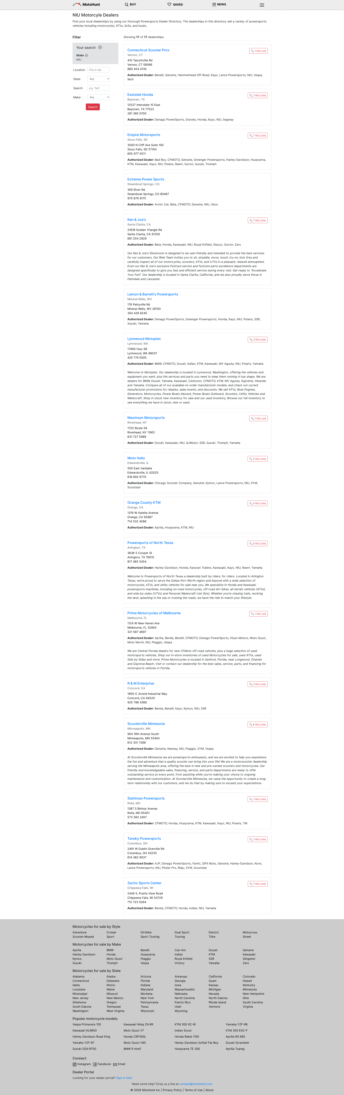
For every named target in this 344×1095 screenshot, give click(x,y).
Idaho (76, 985)
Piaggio (146, 958)
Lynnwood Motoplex (144, 339)
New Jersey (81, 998)
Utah (178, 1006)
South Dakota (82, 1006)
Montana (146, 993)
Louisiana (79, 989)
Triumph (112, 963)
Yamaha (214, 963)
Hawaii (247, 981)
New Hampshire (253, 993)
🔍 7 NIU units (257, 135)
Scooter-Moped (83, 936)
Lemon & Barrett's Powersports (152, 294)
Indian (179, 954)
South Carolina (253, 1002)
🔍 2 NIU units (257, 95)
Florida (145, 981)
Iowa (178, 985)
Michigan (215, 989)
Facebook (104, 1064)
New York (147, 998)
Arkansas (181, 976)
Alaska (111, 976)
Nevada (214, 993)
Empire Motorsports (143, 135)
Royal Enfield (183, 958)
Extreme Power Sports (145, 179)
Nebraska (181, 993)
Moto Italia (136, 458)
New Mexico (115, 998)
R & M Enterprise (140, 683)
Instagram (84, 1064)
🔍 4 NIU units (257, 503)
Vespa (145, 963)
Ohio (246, 998)
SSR (211, 958)
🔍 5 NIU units (257, 458)
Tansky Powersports (144, 838)
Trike (212, 936)
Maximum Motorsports (146, 417)
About (209, 1090)
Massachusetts (185, 989)
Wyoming (181, 1011)
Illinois (111, 985)
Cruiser (111, 932)
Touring (180, 936)
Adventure (80, 932)
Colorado (249, 976)
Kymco (77, 958)
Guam (213, 981)
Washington (80, 1011)
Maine (111, 989)
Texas (145, 1006)
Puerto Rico (183, 1002)
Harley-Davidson (84, 954)
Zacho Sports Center (144, 883)
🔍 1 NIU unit (258, 50)
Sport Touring (150, 936)
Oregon (112, 1002)
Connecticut (81, 981)
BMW (110, 950)
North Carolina (185, 998)
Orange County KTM (144, 502)
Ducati (213, 950)
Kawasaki (249, 954)
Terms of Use (194, 1090)
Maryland (147, 989)
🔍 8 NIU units (257, 543)
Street (247, 936)
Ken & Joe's (136, 219)
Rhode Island (217, 1002)
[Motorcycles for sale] (126, 4)
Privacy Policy (172, 1090)
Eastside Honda (140, 94)
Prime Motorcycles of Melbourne (154, 613)
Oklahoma (79, 1002)
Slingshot (249, 958)
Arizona (146, 976)
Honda (111, 954)
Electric (214, 932)
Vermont (214, 1006)
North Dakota (218, 998)
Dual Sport (182, 932)
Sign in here (124, 1078)
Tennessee (114, 1006)
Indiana (145, 985)
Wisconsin (147, 1011)
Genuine (248, 950)
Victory (180, 963)
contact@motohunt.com (196, 1084)
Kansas (213, 985)
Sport (110, 936)
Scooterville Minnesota (146, 724)
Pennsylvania (149, 1002)
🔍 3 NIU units (257, 684)
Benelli (145, 950)
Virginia (248, 1006)
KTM (212, 954)
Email (121, 1064)
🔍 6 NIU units (257, 724)
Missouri (112, 993)
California (215, 976)
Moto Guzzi (114, 958)
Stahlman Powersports (146, 798)
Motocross (250, 932)
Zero (246, 963)
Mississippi (80, 993)
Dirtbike (146, 932)
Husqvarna (148, 954)
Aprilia (77, 950)
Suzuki (77, 963)
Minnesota (250, 989)
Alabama (78, 976)
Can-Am (180, 950)
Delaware (113, 981)
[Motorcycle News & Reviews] (214, 4)
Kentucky (249, 985)
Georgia (180, 981)
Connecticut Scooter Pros (148, 50)
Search (92, 107)
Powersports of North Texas (150, 543)
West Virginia (115, 1011)
